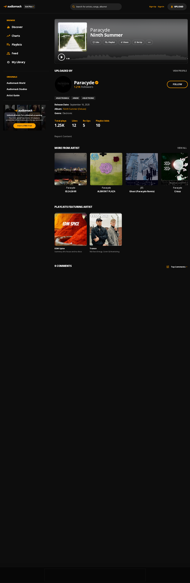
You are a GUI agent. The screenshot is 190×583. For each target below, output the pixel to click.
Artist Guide (13, 95)
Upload (178, 6)
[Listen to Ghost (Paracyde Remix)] (142, 169)
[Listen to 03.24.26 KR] (71, 169)
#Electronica (62, 98)
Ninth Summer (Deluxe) (74, 108)
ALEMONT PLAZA (106, 191)
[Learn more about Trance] (106, 230)
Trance (93, 248)
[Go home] (12, 7)
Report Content (63, 136)
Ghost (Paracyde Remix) (142, 191)
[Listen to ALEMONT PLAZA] (106, 169)
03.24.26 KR (70, 191)
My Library (18, 62)
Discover (17, 27)
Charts (16, 36)
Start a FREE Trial (24, 125)
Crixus (177, 191)
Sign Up (152, 7)
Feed (15, 53)
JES (141, 187)
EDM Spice (60, 248)
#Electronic (88, 98)
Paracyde (84, 82)
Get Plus (29, 6)
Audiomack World (16, 82)
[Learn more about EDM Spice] (71, 230)
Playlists (17, 44)
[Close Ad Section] (42, 108)
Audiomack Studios (17, 89)
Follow (177, 84)
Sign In (161, 7)
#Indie (75, 98)
